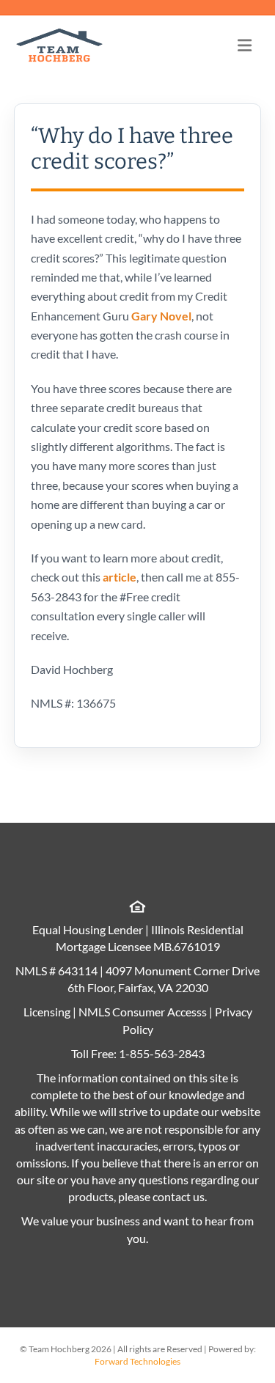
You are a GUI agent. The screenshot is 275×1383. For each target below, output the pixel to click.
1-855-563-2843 (162, 1053)
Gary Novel (161, 316)
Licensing (46, 1012)
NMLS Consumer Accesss (142, 1012)
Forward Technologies (137, 1361)
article (119, 577)
